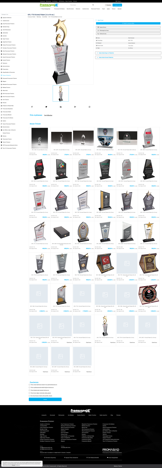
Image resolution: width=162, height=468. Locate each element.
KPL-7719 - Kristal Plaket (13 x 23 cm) (61, 275)
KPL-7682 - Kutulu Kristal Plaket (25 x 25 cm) (127, 307)
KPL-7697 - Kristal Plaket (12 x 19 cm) (127, 181)
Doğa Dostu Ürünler (7, 42)
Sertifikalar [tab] (48, 115)
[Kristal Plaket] (105, 138)
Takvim (4, 136)
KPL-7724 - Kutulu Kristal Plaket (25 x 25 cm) (40, 338)
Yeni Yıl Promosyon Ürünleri (9, 148)
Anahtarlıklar (85, 8)
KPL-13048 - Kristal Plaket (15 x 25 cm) (126, 243)
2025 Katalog (61, 1)
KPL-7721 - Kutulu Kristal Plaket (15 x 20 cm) (127, 275)
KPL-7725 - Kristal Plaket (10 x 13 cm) (125, 337)
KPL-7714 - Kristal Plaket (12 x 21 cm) (82, 337)
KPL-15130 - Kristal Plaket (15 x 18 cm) (105, 149)
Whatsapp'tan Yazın (104, 30)
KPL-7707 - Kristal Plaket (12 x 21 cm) (127, 212)
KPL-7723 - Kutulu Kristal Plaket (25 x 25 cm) (149, 307)
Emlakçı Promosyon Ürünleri (9, 48)
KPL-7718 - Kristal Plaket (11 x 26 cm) (39, 275)
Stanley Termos (6, 133)
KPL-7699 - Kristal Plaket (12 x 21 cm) (148, 181)
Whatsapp (45, 156)
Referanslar (48, 1)
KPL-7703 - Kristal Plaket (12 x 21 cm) (61, 212)
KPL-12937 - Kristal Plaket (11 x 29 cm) (147, 337)
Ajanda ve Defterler (7, 17)
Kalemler (78, 8)
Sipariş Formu (103, 27)
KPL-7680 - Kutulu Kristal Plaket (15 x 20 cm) (105, 275)
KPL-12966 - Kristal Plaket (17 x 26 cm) (38, 366)
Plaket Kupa (39, 16)
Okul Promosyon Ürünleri (9, 96)
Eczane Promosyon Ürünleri (9, 45)
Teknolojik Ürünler (95, 8)
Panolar (4, 102)
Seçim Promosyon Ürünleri (9, 123)
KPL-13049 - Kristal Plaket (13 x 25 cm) (105, 243)
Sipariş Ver (35, 156)
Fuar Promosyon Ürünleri (8, 51)
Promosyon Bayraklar (8, 108)
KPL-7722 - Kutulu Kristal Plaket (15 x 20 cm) (149, 275)
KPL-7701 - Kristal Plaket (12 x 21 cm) (39, 212)
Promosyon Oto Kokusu (59, 8)
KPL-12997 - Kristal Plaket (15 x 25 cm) (60, 366)
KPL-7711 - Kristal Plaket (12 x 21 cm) (40, 243)
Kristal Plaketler (131, 43)
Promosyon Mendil (7, 114)
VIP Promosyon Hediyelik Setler (10, 145)
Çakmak (119, 8)
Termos (113, 8)
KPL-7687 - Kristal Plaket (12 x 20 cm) (83, 243)
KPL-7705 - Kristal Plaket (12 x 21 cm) (83, 212)
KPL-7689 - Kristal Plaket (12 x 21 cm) (148, 149)
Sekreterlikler (6, 127)
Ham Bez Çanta (70, 8)
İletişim (75, 1)
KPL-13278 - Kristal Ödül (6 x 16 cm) (83, 149)
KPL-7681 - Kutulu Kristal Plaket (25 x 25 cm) (105, 307)
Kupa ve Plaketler (7, 75)
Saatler (4, 120)
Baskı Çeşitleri (103, 415)
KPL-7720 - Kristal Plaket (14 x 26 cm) (83, 275)
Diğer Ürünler (6, 38)
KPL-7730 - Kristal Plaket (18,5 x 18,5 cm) (127, 149)
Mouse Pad (5, 90)
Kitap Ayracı (5, 69)
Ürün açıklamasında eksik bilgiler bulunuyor (42, 387)
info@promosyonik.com (46, 447)
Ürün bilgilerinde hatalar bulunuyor (40, 390)
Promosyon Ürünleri (31, 16)
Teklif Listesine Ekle (128, 23)
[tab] (36, 115)
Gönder (45, 399)
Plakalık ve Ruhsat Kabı (8, 105)
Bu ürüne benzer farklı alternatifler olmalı (41, 395)
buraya (13, 465)
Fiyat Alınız (130, 45)
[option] (61, 51)
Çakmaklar (5, 32)
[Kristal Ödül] (39, 138)
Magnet (4, 81)
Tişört (103, 8)
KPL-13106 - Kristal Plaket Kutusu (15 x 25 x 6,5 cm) (61, 244)
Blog (112, 415)
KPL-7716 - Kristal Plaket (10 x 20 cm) (82, 306)
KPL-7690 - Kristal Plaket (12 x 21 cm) (39, 181)
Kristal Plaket (44, 16)
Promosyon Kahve (7, 111)
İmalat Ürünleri (6, 60)
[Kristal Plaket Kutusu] (61, 232)
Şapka (108, 8)
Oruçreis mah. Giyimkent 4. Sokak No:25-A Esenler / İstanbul (55, 452)
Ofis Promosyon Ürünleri (8, 93)
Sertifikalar (55, 1)
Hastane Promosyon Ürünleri (9, 54)
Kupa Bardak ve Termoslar (9, 72)
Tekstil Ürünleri (6, 142)
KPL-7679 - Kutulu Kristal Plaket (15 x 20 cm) (61, 338)
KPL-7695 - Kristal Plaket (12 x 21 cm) (105, 181)
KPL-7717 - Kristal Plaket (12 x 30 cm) (148, 243)
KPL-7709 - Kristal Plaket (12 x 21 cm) (148, 212)
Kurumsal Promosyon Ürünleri (10, 78)
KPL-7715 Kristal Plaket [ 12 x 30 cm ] (55, 16)
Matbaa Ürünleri (6, 87)
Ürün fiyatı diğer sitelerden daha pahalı (41, 393)
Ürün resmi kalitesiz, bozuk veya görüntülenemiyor (44, 384)
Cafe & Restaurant (7, 29)
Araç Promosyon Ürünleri (8, 23)
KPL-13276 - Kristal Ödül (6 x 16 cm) (61, 149)
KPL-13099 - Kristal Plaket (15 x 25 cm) (105, 212)
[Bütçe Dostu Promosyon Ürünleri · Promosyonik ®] (49, 5)
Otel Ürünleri (6, 99)
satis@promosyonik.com (46, 449)
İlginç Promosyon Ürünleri (9, 57)
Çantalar (5, 35)
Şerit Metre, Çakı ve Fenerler (9, 130)
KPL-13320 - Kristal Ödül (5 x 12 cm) (39, 149)
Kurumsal (42, 1)
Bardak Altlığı (6, 26)
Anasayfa (44, 415)
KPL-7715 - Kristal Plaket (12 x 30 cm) (105, 337)
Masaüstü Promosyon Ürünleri (10, 84)
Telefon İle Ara (103, 33)
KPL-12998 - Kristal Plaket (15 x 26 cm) (82, 366)
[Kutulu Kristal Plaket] (105, 263)
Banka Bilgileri (81, 415)
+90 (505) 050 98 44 (65, 447)
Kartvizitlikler (6, 66)
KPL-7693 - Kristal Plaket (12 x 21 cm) (83, 181)
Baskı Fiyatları (68, 1)
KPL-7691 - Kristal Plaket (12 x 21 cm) (61, 181)
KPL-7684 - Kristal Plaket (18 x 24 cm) (38, 306)
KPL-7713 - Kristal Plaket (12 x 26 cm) (61, 306)
